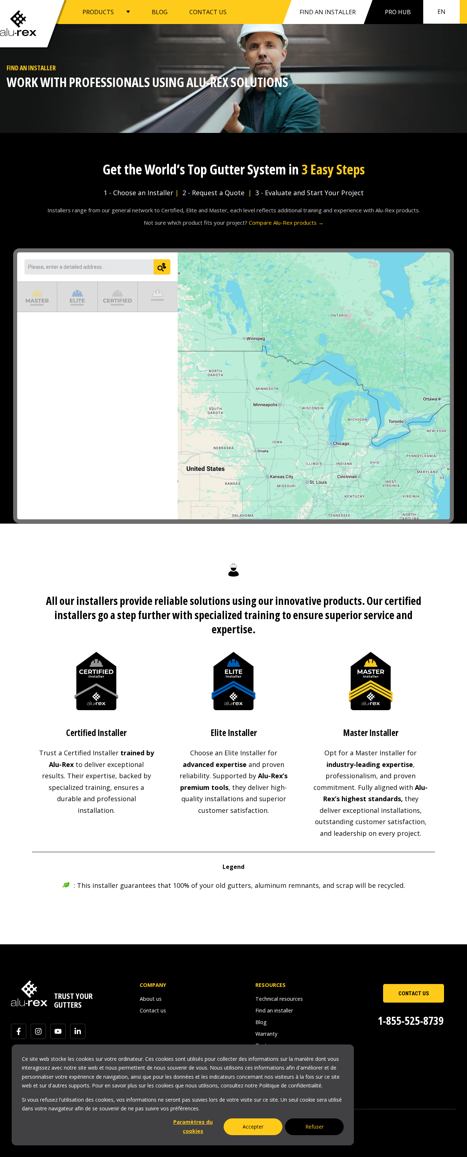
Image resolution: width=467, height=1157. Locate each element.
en (441, 12)
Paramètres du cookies (193, 1126)
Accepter (253, 1126)
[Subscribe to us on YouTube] (58, 1031)
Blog (261, 1022)
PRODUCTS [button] (98, 12)
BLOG (159, 12)
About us (151, 998)
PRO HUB (398, 12)
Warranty (266, 1033)
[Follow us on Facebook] (18, 1031)
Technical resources (279, 998)
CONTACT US (208, 12)
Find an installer (328, 12)
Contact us (153, 1010)
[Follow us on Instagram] (38, 1031)
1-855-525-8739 (411, 1020)
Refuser (314, 1126)
